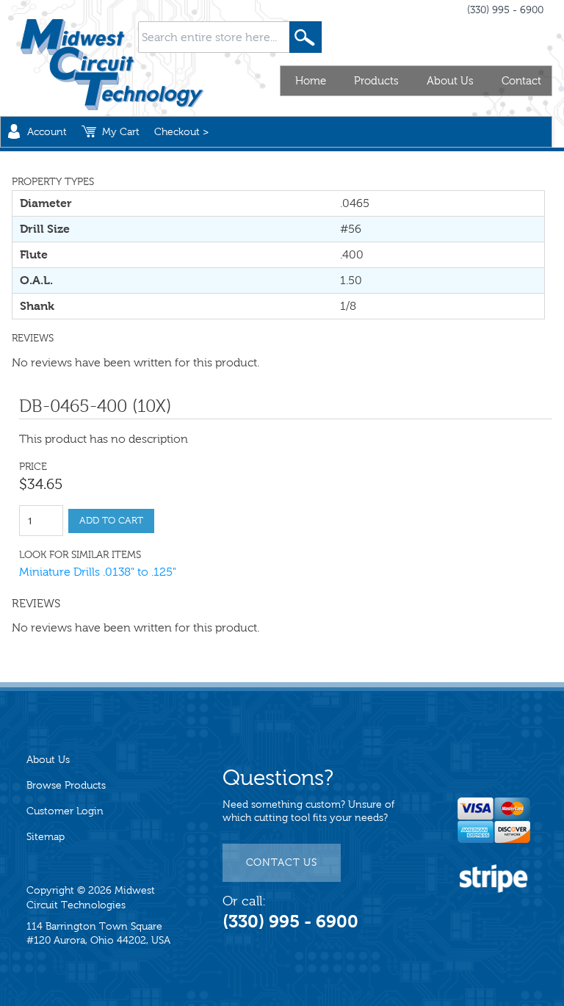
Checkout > (181, 131)
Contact (521, 81)
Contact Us (281, 862)
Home (310, 81)
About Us (450, 81)
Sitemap (45, 836)
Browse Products (66, 785)
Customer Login (65, 811)
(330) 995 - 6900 (505, 9)
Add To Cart (111, 520)
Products (376, 81)
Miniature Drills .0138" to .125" (97, 571)
